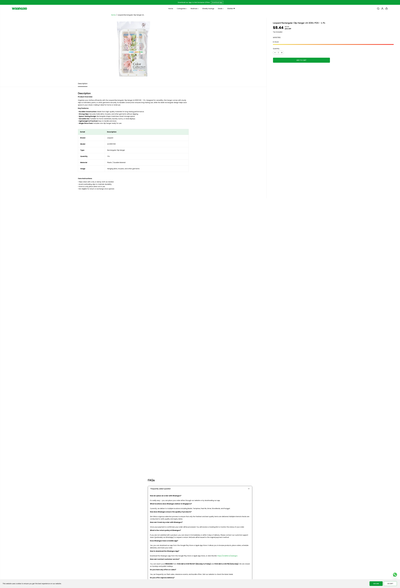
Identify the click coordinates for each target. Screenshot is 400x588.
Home (170, 8)
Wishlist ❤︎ (231, 8)
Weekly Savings (208, 8)
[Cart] (386, 8)
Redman (194, 8)
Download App (217, 2)
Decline (376, 584)
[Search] (378, 8)
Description (82, 83)
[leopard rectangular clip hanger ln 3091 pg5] (133, 49)
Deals (220, 8)
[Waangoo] (19, 8)
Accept (390, 584)
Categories (181, 8)
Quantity (276, 49)
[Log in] (382, 8)
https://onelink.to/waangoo (227, 556)
